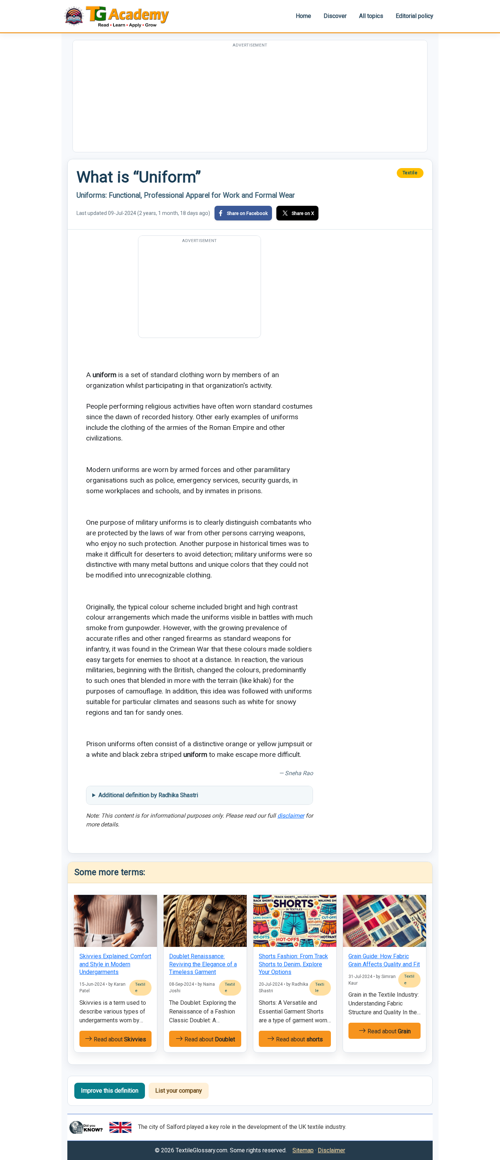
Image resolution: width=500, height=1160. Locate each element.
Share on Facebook (247, 213)
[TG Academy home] (120, 16)
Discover (335, 15)
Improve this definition (109, 1090)
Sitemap (303, 1150)
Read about (119, 1039)
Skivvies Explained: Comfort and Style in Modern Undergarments (115, 964)
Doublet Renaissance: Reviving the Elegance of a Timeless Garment (203, 964)
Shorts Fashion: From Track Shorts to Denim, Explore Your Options (293, 964)
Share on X (303, 213)
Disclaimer (331, 1150)
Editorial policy (414, 15)
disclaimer (290, 815)
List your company (178, 1090)
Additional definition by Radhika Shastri (148, 795)
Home (303, 15)
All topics (371, 15)
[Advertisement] (250, 100)
